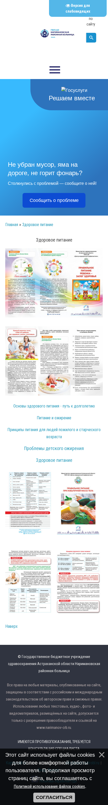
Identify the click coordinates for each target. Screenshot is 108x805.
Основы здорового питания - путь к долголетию (54, 406)
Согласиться (54, 797)
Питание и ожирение (54, 417)
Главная (11, 224)
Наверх (11, 626)
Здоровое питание (37, 224)
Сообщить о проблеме (54, 200)
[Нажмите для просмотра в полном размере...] (54, 315)
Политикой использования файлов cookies (49, 786)
